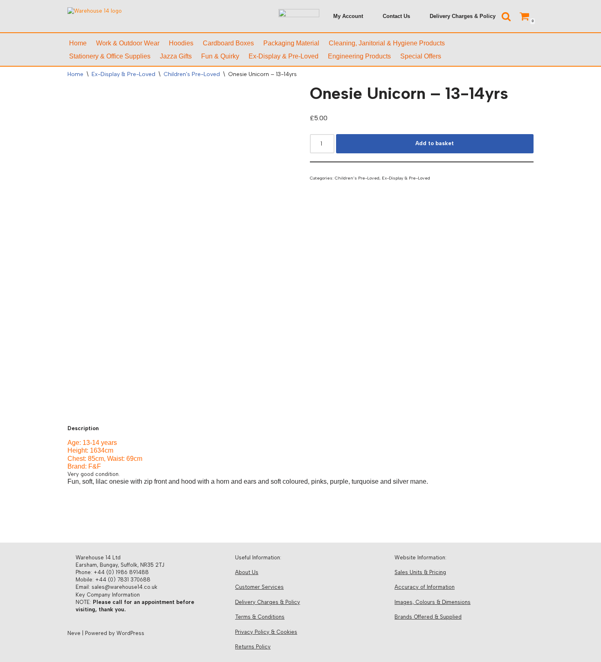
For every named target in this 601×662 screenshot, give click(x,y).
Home (78, 43)
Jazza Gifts (176, 56)
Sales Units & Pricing (420, 572)
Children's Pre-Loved (192, 74)
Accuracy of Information (425, 587)
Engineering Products (359, 56)
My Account (348, 16)
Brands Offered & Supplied (428, 617)
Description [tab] (83, 428)
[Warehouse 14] (118, 16)
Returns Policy (253, 647)
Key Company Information (108, 595)
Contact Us (396, 16)
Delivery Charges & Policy (463, 16)
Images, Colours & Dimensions (433, 602)
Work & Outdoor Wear (127, 43)
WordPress (130, 633)
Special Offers (420, 56)
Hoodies (181, 43)
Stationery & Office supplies (109, 56)
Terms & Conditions (260, 617)
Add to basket (434, 143)
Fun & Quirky (220, 56)
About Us (246, 572)
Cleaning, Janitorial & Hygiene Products (387, 43)
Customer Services (259, 587)
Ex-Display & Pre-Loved (283, 56)
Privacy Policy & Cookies (266, 632)
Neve (74, 633)
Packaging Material (291, 43)
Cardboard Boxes (228, 43)
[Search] (506, 16)
